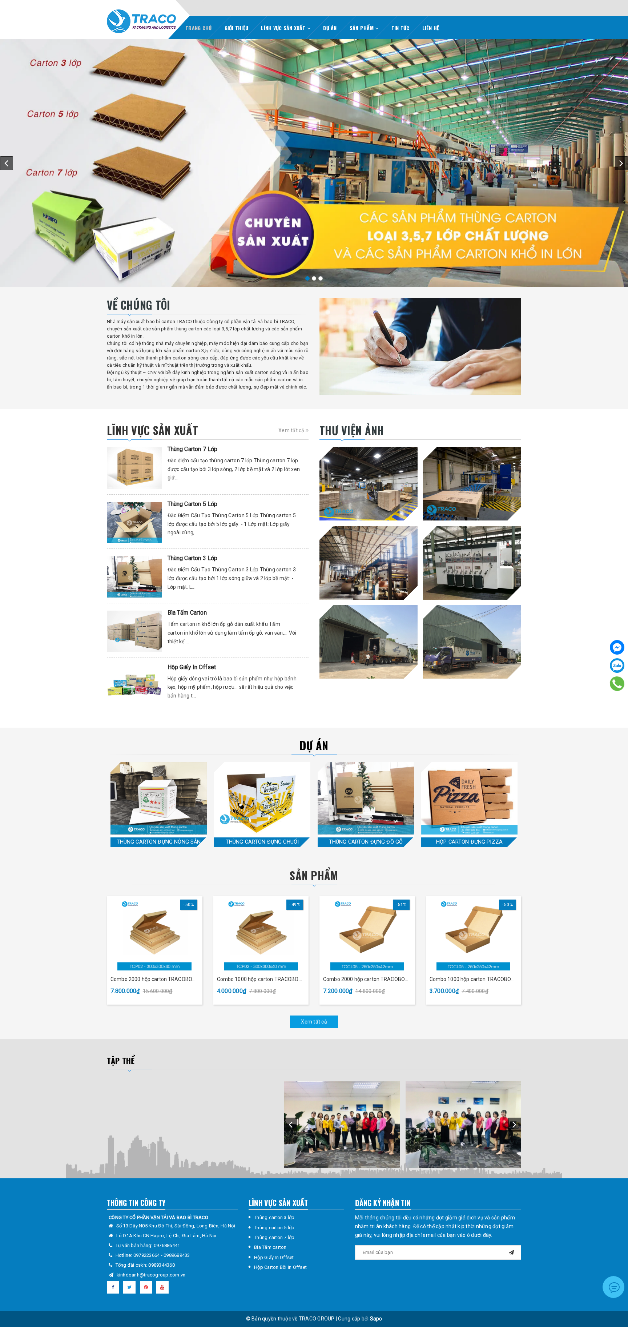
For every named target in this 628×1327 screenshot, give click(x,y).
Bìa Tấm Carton (187, 612)
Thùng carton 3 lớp (274, 1217)
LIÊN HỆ (430, 28)
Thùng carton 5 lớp (274, 1227)
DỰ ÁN (330, 28)
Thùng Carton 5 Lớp (193, 503)
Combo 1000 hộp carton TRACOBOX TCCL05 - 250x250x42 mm (472, 979)
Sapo (376, 1319)
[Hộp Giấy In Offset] (134, 683)
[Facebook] (617, 647)
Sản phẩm (314, 875)
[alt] (314, 163)
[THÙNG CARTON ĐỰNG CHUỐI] (262, 798)
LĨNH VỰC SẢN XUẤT (284, 28)
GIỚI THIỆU (237, 28)
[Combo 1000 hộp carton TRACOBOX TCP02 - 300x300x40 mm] (261, 934)
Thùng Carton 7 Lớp (193, 449)
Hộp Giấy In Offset (192, 667)
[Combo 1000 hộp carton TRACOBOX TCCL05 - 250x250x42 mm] (474, 934)
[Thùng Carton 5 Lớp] (134, 522)
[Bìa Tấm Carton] (134, 631)
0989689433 (177, 1255)
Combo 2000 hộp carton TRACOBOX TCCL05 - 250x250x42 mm (365, 979)
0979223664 (147, 1255)
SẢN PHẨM (362, 28)
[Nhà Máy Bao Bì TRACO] (368, 484)
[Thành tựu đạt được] (420, 346)
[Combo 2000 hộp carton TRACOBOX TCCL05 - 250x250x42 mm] (367, 934)
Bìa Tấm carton (270, 1247)
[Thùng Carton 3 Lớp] (134, 577)
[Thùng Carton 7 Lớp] (134, 468)
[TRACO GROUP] (141, 19)
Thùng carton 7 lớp (274, 1237)
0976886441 (167, 1245)
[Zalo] (617, 665)
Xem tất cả (292, 430)
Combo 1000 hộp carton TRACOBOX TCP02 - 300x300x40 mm (259, 979)
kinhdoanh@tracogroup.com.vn (151, 1275)
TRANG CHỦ (198, 28)
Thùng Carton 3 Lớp (193, 558)
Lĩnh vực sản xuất (152, 430)
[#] (472, 642)
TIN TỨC (400, 28)
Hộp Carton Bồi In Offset (280, 1267)
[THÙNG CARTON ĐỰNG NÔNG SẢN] (158, 798)
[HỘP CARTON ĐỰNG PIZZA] (469, 798)
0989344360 (161, 1265)
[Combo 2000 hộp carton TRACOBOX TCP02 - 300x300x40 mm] (154, 934)
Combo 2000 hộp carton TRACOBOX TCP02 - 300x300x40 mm (153, 979)
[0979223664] (617, 683)
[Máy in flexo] (472, 563)
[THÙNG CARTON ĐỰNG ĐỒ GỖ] (366, 798)
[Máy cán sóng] (368, 563)
